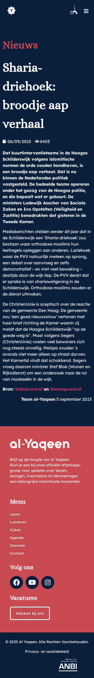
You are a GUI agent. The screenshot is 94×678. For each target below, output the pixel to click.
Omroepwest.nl (65, 389)
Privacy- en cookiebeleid (47, 651)
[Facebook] (16, 582)
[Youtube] (32, 582)
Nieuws (20, 45)
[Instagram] (47, 582)
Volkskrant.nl (29, 389)
